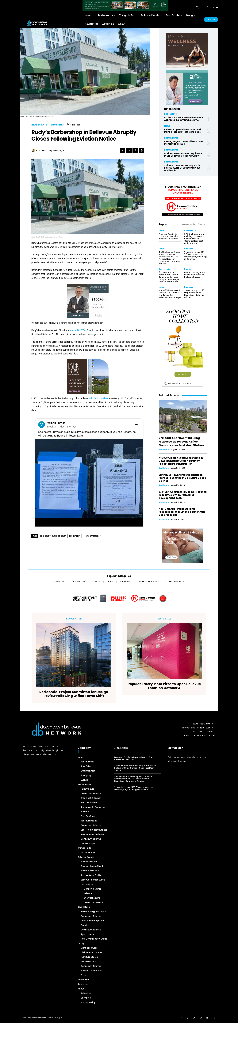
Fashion (188, 269)
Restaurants (171, 138)
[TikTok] (194, 1018)
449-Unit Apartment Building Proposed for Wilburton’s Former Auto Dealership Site (182, 512)
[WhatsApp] (141, 150)
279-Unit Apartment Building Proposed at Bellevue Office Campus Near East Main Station (194, 239)
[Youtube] (217, 7)
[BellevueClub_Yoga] (187, 50)
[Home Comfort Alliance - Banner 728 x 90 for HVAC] (119, 598)
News (167, 126)
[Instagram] (210, 7)
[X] (213, 7)
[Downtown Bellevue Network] (49, 23)
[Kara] (33, 150)
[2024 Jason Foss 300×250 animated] (87, 302)
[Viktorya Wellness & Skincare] (183, 546)
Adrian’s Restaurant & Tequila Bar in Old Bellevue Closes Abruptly (183, 154)
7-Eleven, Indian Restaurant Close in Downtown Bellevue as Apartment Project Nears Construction (169, 277)
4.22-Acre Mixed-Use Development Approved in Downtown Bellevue (183, 118)
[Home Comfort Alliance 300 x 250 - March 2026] (183, 199)
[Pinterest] (135, 150)
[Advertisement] (82, 1042)
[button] (197, 7)
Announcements (188, 224)
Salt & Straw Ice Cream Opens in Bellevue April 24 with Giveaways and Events (182, 168)
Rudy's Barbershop (92, 536)
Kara (41, 150)
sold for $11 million (98, 398)
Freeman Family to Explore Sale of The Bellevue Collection (168, 236)
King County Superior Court (53, 536)
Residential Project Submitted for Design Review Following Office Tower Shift (73, 694)
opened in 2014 (78, 330)
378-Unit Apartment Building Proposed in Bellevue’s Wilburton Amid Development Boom (183, 494)
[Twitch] (200, 1018)
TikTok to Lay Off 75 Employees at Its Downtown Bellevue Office (194, 294)
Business (188, 249)
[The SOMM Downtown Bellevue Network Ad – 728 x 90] (125, 5)
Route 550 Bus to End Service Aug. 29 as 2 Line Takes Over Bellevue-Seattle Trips (170, 294)
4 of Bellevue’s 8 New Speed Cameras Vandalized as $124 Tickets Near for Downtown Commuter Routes (170, 258)
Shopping (57, 125)
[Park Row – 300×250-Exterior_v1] (87, 378)
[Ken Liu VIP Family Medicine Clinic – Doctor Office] (187, 87)
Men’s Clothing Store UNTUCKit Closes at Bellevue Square (194, 274)
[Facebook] (207, 7)
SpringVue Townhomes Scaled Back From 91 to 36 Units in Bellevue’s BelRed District (182, 478)
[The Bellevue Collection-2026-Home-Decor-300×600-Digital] (183, 345)
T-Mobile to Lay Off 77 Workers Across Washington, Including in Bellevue (195, 255)
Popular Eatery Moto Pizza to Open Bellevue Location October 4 (164, 686)
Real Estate (39, 125)
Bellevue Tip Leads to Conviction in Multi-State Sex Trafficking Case (183, 130)
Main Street (74, 536)
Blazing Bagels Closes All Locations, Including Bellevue (184, 142)
